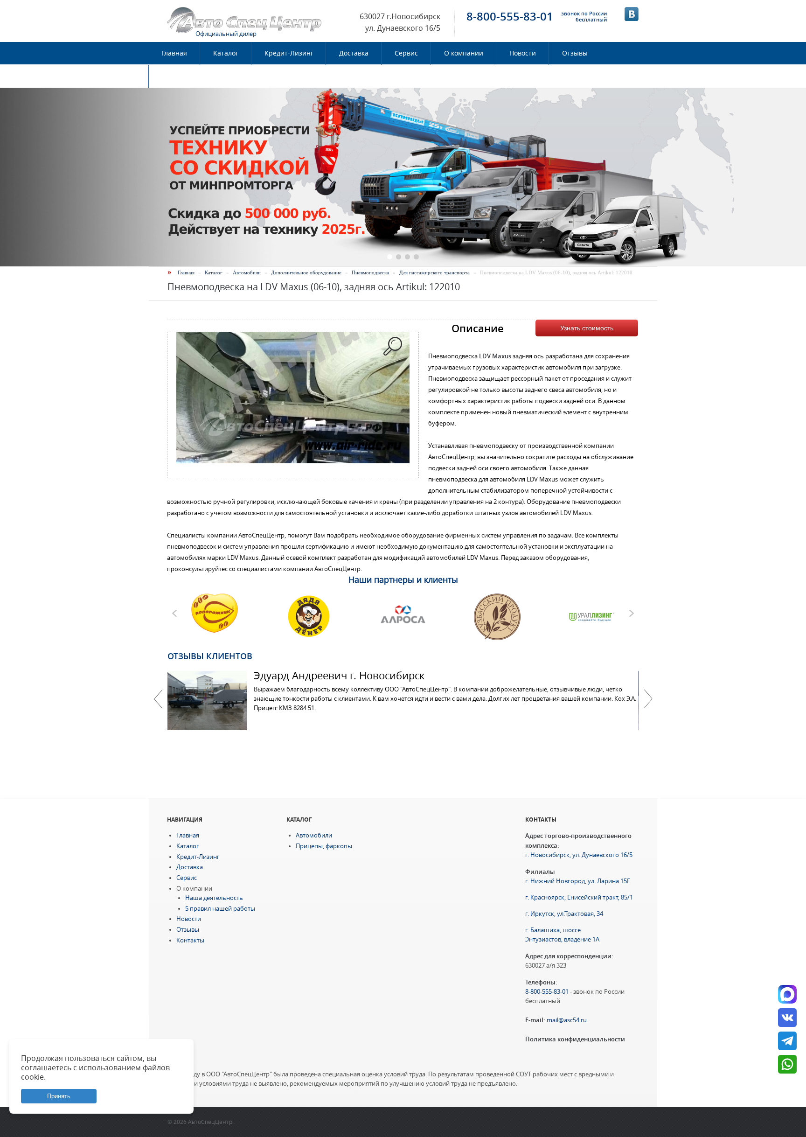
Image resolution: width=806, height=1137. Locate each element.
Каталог (225, 53)
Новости (522, 53)
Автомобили (247, 272)
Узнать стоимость (586, 328)
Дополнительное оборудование (306, 272)
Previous (158, 699)
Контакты (177, 76)
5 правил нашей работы (220, 909)
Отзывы (575, 53)
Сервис (406, 53)
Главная (174, 53)
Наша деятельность (214, 898)
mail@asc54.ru (567, 1020)
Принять (58, 1096)
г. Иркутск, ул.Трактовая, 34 (564, 914)
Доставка (353, 53)
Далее (648, 699)
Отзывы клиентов (209, 656)
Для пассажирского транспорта (434, 272)
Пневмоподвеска (370, 272)
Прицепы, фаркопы (324, 846)
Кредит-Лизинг (288, 53)
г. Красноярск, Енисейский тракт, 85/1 (579, 897)
